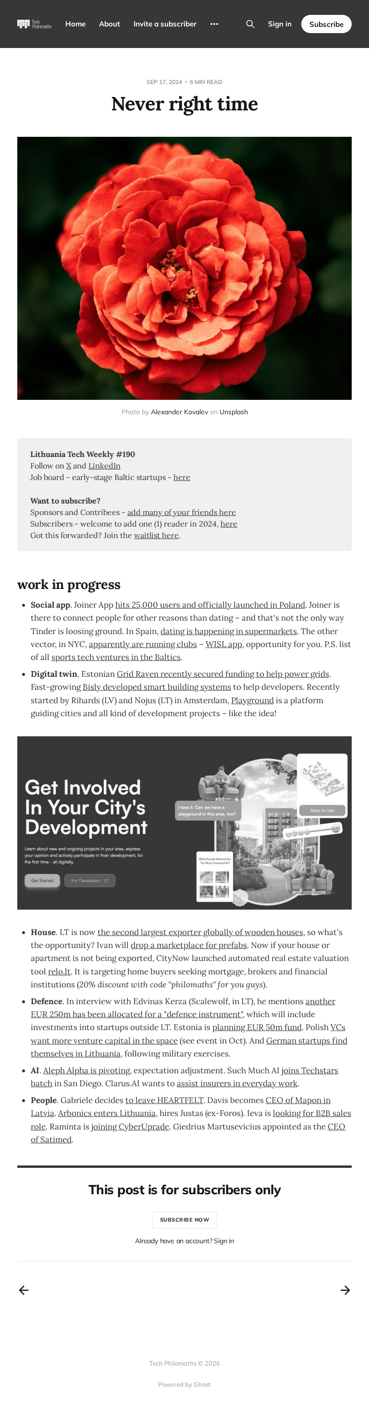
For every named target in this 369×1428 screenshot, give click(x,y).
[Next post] (345, 1290)
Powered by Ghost (184, 1384)
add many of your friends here (181, 512)
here (181, 477)
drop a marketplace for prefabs (189, 945)
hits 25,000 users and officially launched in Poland (210, 605)
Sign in (280, 23)
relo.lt (59, 971)
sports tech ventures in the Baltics (116, 657)
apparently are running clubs (143, 644)
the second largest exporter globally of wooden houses (200, 932)
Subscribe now (184, 1219)
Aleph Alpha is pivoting (86, 1070)
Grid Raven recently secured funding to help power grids (223, 674)
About (109, 23)
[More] (214, 24)
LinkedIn (104, 465)
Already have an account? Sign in (184, 1240)
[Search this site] (250, 24)
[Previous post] (23, 1290)
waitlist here (156, 535)
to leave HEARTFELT (164, 1100)
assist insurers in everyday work (237, 1083)
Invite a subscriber (165, 23)
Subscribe (326, 24)
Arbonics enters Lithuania (107, 1113)
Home (75, 23)
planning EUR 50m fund (257, 1027)
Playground (252, 700)
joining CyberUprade (130, 1126)
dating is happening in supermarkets (228, 631)
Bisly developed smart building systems (157, 687)
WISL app (224, 644)
